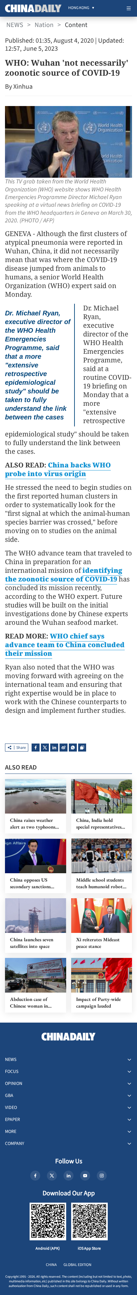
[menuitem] (79, 8)
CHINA (51, 1265)
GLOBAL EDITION (77, 1265)
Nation (44, 25)
